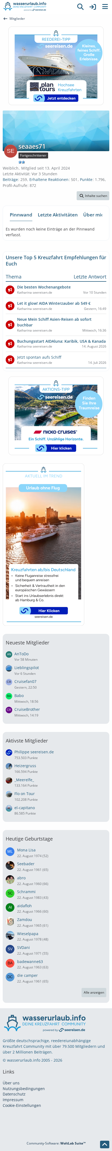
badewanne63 (30, 961)
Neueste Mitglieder (27, 642)
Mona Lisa (26, 849)
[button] (93, 195)
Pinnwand (21, 215)
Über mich (94, 215)
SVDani (23, 947)
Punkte (86, 179)
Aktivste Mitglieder (27, 740)
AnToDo (21, 653)
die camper (27, 975)
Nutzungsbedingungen (24, 1088)
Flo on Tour (24, 793)
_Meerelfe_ (24, 779)
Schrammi (26, 891)
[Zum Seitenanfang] (104, 1144)
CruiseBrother (27, 709)
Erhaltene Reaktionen (49, 179)
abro (21, 877)
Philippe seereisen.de (34, 751)
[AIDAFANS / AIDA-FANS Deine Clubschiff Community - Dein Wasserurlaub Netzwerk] (37, 6)
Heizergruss (25, 765)
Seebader (26, 863)
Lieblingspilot (26, 667)
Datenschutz (14, 1094)
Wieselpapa (27, 933)
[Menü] (104, 6)
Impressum (13, 1099)
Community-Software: (56, 1143)
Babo (19, 695)
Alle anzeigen (94, 992)
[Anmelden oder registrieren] (93, 7)
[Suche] (80, 6)
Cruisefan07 (25, 681)
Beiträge (10, 179)
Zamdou (24, 919)
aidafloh (24, 905)
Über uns (11, 1082)
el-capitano (24, 807)
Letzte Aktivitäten (58, 215)
